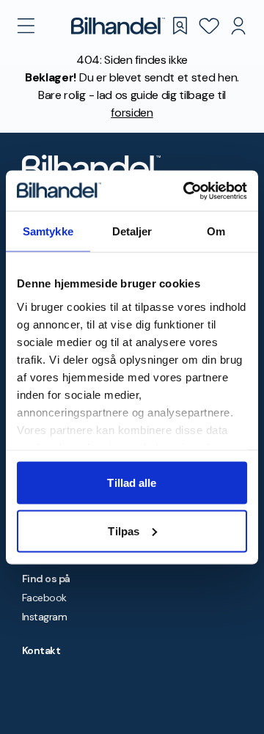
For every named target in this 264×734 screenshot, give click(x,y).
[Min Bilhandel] (238, 25)
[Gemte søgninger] (179, 25)
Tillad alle (131, 483)
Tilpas (123, 530)
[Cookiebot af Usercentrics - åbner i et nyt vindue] (186, 190)
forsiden (132, 112)
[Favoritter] (209, 25)
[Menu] (25, 25)
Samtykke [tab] (48, 231)
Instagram (44, 616)
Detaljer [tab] (132, 231)
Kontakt (41, 650)
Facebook (44, 597)
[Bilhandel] (118, 25)
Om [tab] (216, 231)
